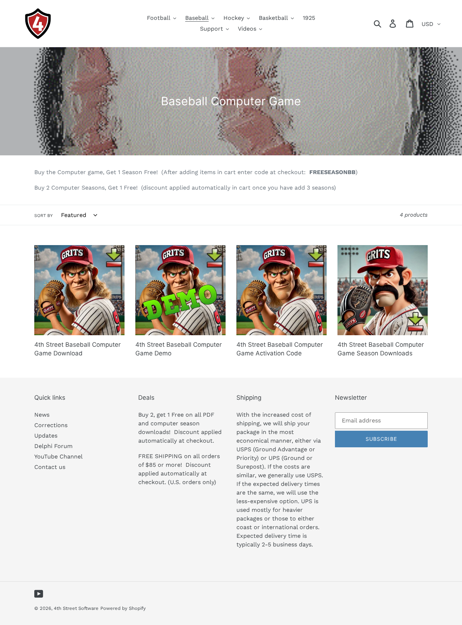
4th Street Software (76, 608)
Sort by (43, 215)
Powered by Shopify (123, 608)
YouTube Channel (58, 456)
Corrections (50, 425)
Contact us (49, 467)
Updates (45, 435)
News (41, 414)
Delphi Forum (53, 446)
